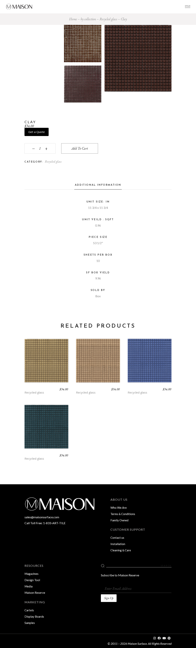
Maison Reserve (34, 592)
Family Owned (119, 520)
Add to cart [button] (46, 363)
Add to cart (79, 148)
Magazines (31, 573)
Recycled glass (53, 161)
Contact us (117, 537)
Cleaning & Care (120, 550)
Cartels (29, 610)
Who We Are (118, 507)
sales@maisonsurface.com (41, 517)
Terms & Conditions (122, 514)
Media (28, 586)
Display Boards (34, 616)
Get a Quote (36, 132)
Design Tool (32, 580)
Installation (117, 544)
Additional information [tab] (98, 185)
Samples (29, 623)
